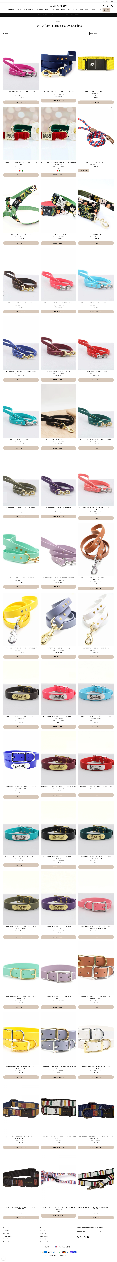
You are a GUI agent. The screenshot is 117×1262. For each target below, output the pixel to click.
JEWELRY (56, 10)
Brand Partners (44, 1236)
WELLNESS (39, 10)
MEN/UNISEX (28, 10)
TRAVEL (75, 10)
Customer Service (7, 1228)
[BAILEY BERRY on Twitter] (84, 1237)
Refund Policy (6, 1233)
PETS (87, 10)
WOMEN (19, 10)
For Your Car (43, 1239)
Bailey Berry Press (45, 1242)
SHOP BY (11, 10)
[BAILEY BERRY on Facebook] (81, 1237)
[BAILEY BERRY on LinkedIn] (88, 1237)
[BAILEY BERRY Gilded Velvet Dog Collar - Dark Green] (22, 171)
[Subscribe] (100, 1231)
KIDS (81, 10)
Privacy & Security (7, 1236)
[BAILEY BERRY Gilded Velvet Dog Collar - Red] (20, 171)
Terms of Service (7, 1239)
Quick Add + (21, 102)
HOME (93, 10)
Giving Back (43, 1233)
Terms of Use (6, 1242)
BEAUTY (47, 10)
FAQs (41, 1228)
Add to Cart (95, 102)
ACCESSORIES (65, 10)
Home (58, 21)
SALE (99, 10)
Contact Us (6, 1231)
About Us (42, 1231)
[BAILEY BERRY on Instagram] (78, 1237)
